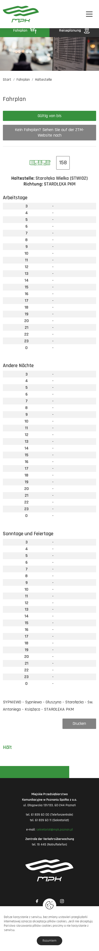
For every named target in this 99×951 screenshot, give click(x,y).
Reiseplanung (70, 30)
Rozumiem (49, 941)
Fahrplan (20, 30)
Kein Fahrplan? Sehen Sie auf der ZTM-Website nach (49, 132)
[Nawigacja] (89, 14)
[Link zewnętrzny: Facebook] (37, 901)
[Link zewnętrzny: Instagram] (62, 901)
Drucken (79, 723)
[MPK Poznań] (10, 14)
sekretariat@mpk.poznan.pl (54, 829)
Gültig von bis (50, 116)
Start (7, 79)
